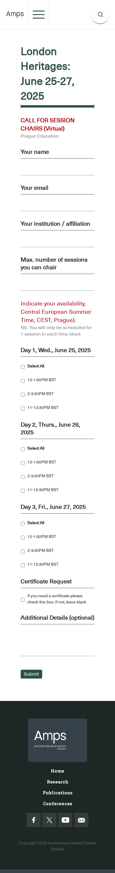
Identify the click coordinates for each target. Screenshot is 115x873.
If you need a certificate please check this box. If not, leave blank (56, 598)
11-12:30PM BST (42, 407)
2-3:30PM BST (40, 393)
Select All (35, 366)
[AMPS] (15, 14)
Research (57, 782)
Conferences (57, 803)
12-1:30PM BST (41, 379)
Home (57, 771)
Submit (31, 674)
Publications (58, 793)
